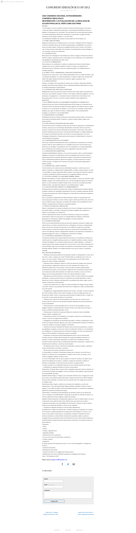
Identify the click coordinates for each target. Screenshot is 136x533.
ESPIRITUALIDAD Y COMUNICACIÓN (14, 1)
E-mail (49, 484)
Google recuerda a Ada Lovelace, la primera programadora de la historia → (86, 514)
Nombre (46, 479)
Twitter (68, 464)
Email (73, 464)
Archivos (68, 530)
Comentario (47, 490)
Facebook (62, 464)
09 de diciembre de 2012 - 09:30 (68, 10)
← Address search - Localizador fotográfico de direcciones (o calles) (50, 513)
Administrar (79, 530)
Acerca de (57, 530)
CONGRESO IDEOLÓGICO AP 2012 (68, 7)
